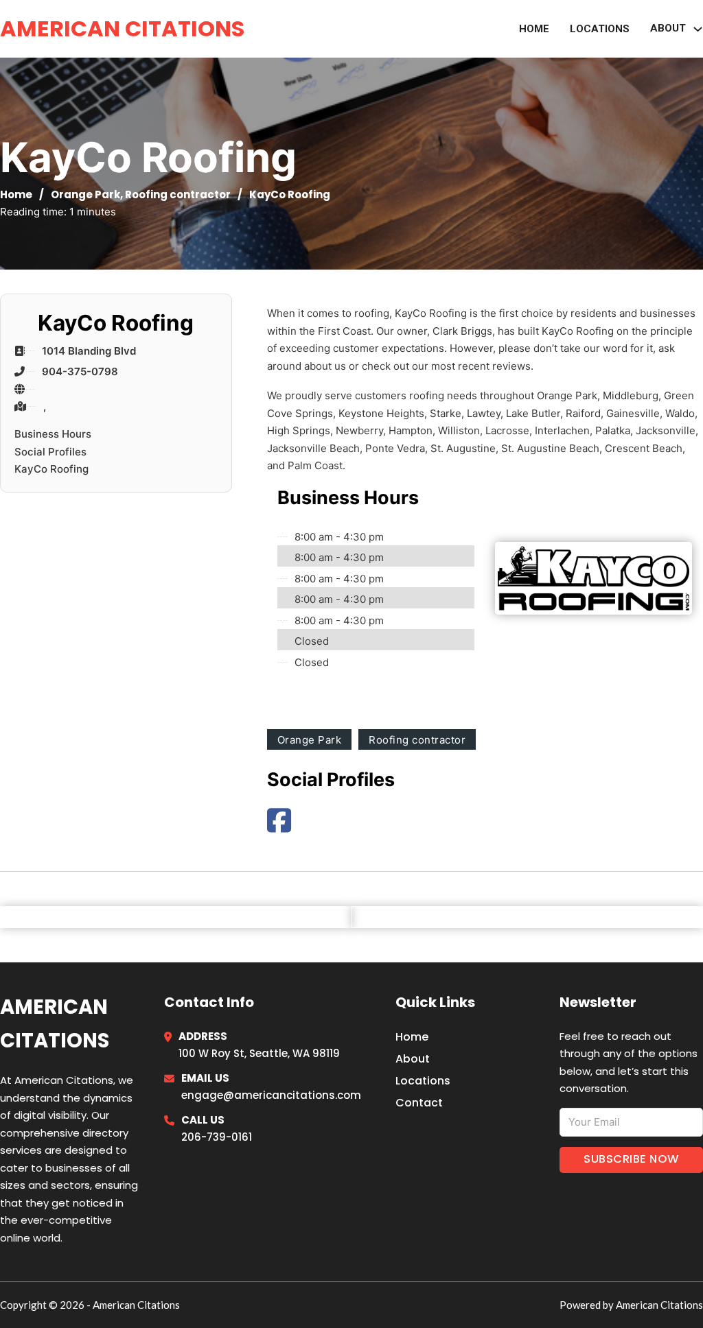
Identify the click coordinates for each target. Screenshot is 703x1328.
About (412, 1059)
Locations (600, 29)
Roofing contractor (178, 194)
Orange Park (85, 194)
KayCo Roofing (51, 468)
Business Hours (52, 433)
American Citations (122, 28)
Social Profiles (50, 451)
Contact (419, 1103)
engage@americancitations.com (271, 1095)
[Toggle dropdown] (698, 29)
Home (534, 29)
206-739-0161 (216, 1137)
